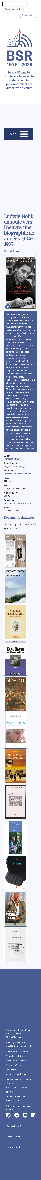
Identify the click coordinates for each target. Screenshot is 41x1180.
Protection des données (17, 1074)
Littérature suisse (23, 473)
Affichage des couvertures (21, 524)
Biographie (9, 473)
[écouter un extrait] (8, 307)
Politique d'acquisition (16, 1060)
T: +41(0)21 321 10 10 (16, 1042)
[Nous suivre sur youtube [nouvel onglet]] (25, 1115)
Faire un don (12, 1147)
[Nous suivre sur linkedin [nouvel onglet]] (33, 1115)
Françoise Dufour (12, 459)
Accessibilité (13, 1126)
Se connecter (28, 15)
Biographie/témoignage (14, 466)
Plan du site (12, 1136)
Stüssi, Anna (11, 251)
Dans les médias (13, 1065)
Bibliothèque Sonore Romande (17, 503)
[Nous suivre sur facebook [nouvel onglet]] (16, 1115)
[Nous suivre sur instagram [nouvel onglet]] (8, 1115)
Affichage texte (13, 528)
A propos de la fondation (17, 1051)
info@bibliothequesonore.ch (18, 1046)
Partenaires (11, 1070)
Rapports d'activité (14, 1056)
